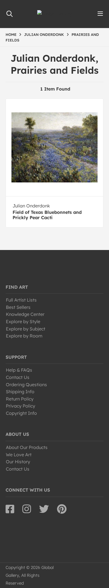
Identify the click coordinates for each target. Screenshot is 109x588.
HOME (11, 34)
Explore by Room (24, 336)
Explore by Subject (25, 329)
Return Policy (20, 399)
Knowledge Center (25, 314)
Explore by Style (23, 321)
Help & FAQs (19, 370)
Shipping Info (20, 391)
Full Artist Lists (21, 300)
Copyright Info (21, 413)
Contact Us (17, 377)
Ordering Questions (26, 384)
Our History (18, 461)
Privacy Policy (20, 406)
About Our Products (27, 447)
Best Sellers (18, 307)
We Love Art (19, 454)
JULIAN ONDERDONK (44, 34)
